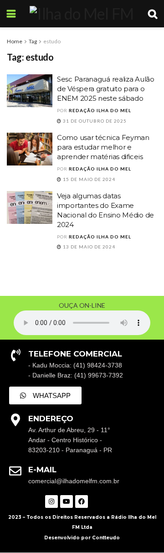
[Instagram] (51, 501)
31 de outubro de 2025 (94, 121)
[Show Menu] (11, 13)
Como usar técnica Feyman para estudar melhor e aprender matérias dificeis (103, 147)
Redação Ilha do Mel (100, 110)
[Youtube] (66, 501)
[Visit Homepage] (81, 13)
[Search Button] (152, 13)
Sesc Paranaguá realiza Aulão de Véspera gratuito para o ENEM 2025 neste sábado (105, 89)
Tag (33, 41)
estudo (52, 41)
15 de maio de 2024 (88, 179)
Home (14, 41)
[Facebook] (81, 501)
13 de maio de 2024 (88, 246)
